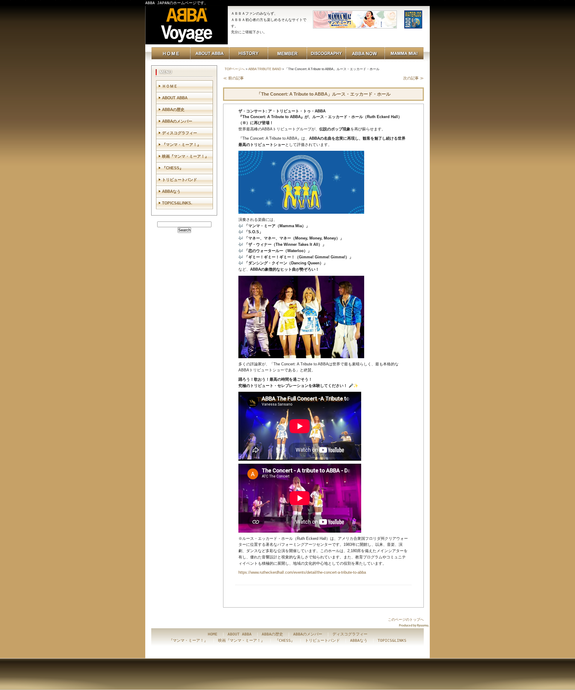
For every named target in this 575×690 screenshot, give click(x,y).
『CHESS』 (172, 168)
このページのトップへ (406, 619)
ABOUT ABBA (174, 98)
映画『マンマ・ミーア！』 (185, 156)
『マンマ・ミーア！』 (181, 144)
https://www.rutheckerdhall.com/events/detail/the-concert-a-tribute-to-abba (302, 572)
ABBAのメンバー (177, 121)
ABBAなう (171, 191)
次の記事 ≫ (413, 78)
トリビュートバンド (179, 179)
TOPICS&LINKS (392, 640)
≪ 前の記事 (233, 78)
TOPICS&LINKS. (177, 203)
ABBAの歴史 (173, 109)
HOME (212, 634)
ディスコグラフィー (179, 133)
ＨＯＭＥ (170, 86)
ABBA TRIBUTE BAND (264, 69)
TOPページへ (235, 69)
